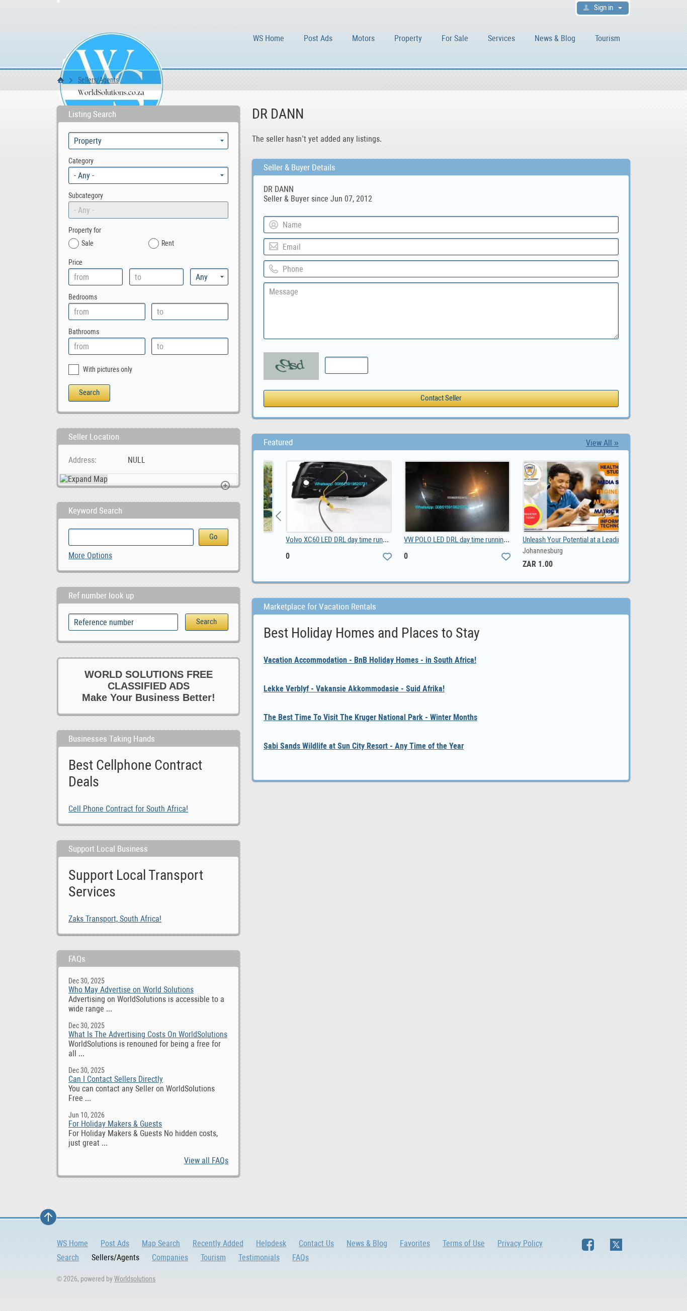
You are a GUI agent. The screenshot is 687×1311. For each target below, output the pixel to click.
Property (408, 38)
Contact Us (316, 1243)
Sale (87, 243)
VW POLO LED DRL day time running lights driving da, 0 (466, 539)
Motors (363, 38)
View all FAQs (206, 1160)
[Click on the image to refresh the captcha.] (291, 366)
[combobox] (148, 175)
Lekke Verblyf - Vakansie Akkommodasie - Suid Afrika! (354, 688)
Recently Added (218, 1243)
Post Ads (318, 38)
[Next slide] (603, 516)
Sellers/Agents (98, 80)
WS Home (268, 38)
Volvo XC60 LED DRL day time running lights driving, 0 (346, 539)
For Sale (455, 38)
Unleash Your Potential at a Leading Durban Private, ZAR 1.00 (594, 539)
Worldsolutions (134, 1279)
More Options (90, 555)
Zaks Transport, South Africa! (114, 919)
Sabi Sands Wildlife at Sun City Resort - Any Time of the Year (364, 746)
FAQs (300, 1257)
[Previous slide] (279, 516)
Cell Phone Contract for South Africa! (128, 809)
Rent (167, 243)
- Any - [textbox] (84, 175)
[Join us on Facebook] (588, 1245)
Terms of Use (464, 1243)
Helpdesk (271, 1243)
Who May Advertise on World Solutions (131, 989)
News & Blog (555, 38)
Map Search (161, 1243)
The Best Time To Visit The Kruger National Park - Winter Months (370, 717)
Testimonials (259, 1257)
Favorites (415, 1243)
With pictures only (106, 369)
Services (501, 38)
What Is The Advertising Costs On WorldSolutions (147, 1034)
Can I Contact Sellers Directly (115, 1079)
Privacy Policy (520, 1243)
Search (68, 1257)
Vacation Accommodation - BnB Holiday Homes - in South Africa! (370, 660)
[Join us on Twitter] (616, 1245)
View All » (602, 443)
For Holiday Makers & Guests (115, 1124)
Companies (170, 1257)
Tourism (607, 38)
